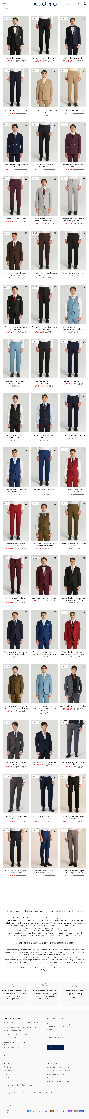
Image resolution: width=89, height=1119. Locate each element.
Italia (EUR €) (10, 1105)
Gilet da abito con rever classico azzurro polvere (73, 328)
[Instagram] (9, 1055)
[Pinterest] (14, 1055)
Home (7, 9)
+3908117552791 (16, 1047)
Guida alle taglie (10, 1074)
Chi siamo (7, 1067)
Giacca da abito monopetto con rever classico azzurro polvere (44, 708)
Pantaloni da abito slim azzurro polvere (16, 382)
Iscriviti (55, 1048)
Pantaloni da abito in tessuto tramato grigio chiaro (73, 220)
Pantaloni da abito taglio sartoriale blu (15, 872)
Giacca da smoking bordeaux (44, 598)
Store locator (9, 1078)
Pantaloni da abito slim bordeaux (16, 545)
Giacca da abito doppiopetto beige (44, 112)
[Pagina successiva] (55, 888)
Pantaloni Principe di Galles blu (44, 818)
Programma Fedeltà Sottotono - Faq (18, 1085)
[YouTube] (19, 1055)
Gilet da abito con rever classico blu (44, 436)
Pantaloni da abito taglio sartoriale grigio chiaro (73, 872)
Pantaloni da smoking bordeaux (15, 599)
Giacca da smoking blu (73, 58)
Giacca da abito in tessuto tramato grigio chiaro (44, 220)
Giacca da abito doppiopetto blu (15, 166)
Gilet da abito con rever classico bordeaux (73, 491)
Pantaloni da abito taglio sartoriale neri (73, 818)
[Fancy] (29, 1055)
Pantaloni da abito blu (73, 381)
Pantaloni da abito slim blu (73, 435)
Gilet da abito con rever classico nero (16, 436)
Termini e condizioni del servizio (59, 1071)
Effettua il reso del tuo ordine (58, 1081)
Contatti (7, 1081)
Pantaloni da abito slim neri (73, 273)
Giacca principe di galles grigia (73, 706)
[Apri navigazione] (4, 3)
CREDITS (8, 1113)
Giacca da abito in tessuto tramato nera (16, 328)
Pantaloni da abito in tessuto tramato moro (44, 274)
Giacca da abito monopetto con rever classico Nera (73, 599)
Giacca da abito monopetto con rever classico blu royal (44, 653)
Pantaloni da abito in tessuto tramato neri (44, 328)
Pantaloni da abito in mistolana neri (44, 382)
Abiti (13, 9)
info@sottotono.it (18, 1042)
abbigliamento (33, 923)
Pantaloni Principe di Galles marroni (16, 818)
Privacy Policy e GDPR (55, 1074)
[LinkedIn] (24, 1055)
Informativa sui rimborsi (56, 1078)
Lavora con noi (9, 1071)
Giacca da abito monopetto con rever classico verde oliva (15, 707)
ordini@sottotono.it (17, 1045)
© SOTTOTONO (10, 1110)
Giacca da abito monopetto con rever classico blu (15, 653)
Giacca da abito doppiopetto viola (73, 166)
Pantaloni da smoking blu (16, 111)
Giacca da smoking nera (16, 58)
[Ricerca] (74, 3)
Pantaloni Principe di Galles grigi (73, 763)
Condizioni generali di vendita (58, 1067)
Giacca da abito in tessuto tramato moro (16, 274)
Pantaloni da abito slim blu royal (44, 491)
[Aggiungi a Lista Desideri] (26, 18)
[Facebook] (4, 1055)
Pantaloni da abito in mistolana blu (44, 166)
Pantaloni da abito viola (16, 219)
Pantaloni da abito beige (73, 111)
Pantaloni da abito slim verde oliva (73, 545)
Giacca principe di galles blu (44, 762)
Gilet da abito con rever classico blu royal (16, 491)
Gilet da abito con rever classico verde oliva (44, 545)
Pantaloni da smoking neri (44, 58)
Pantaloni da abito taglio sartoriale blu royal (44, 872)
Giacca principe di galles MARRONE (15, 763)
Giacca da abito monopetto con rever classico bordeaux (73, 653)
